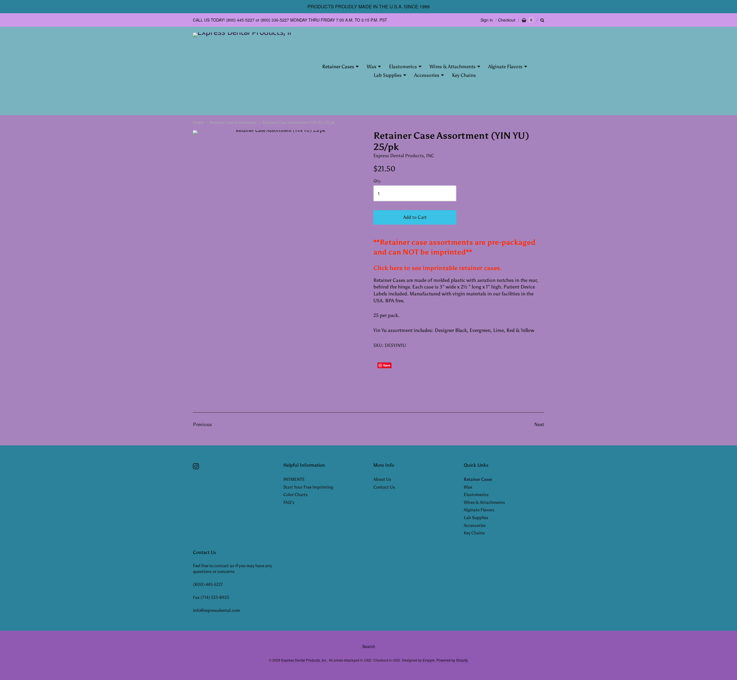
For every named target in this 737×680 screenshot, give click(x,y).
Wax (371, 66)
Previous (202, 424)
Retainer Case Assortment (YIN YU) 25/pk (298, 122)
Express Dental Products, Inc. (304, 660)
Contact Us (384, 487)
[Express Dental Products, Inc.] (242, 71)
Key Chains (464, 75)
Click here (387, 268)
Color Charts (295, 494)
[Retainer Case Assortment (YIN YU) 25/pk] (278, 258)
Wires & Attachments (453, 66)
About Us (382, 479)
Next (539, 424)
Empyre (429, 660)
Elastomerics (403, 66)
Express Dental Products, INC (403, 155)
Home (198, 122)
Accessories (426, 75)
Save (386, 365)
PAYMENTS (293, 479)
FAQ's (288, 502)
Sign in (486, 20)
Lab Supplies (388, 75)
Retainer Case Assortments (233, 122)
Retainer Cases (338, 66)
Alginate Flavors (505, 66)
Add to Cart (415, 217)
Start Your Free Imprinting (308, 487)
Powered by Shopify (452, 660)
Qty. (377, 180)
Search (368, 646)
